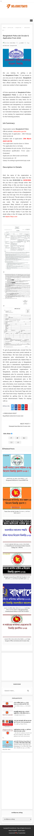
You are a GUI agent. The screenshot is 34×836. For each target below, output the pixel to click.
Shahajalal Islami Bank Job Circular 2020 (19, 426)
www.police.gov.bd (19, 131)
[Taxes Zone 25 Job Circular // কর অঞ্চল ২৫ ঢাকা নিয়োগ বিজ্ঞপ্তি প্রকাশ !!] (17, 498)
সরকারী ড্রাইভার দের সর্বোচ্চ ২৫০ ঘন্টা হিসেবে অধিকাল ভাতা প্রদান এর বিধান (22, 730)
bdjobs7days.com (11, 216)
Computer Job (13, 45)
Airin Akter (7, 433)
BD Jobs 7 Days (16, 828)
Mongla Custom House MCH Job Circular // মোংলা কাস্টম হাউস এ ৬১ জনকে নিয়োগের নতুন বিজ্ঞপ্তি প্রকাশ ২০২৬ (17, 578)
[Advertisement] (17, 14)
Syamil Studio (21, 830)
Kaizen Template (13, 830)
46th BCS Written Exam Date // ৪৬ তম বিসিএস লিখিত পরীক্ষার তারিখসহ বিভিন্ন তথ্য (22, 742)
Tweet (12, 408)
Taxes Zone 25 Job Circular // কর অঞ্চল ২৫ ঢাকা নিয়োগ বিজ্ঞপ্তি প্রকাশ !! (17, 512)
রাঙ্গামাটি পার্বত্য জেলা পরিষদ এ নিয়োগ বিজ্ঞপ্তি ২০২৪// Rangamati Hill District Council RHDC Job (17, 479)
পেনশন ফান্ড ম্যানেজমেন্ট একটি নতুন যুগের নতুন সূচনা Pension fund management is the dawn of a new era (22, 721)
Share (16, 408)
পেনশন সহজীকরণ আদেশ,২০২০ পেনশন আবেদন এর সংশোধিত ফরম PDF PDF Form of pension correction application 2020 (21, 703)
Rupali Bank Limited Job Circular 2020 (13, 416)
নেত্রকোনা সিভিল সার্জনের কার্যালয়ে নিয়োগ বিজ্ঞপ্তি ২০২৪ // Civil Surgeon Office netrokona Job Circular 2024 (17, 640)
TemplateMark (21, 833)
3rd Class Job (6, 45)
